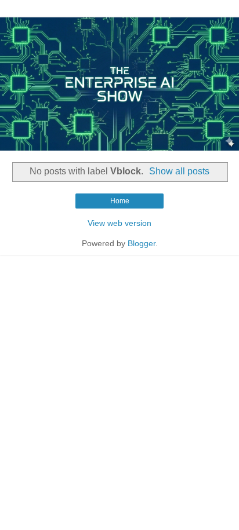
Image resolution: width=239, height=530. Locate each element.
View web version (119, 223)
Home (119, 201)
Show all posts (179, 171)
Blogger (141, 243)
